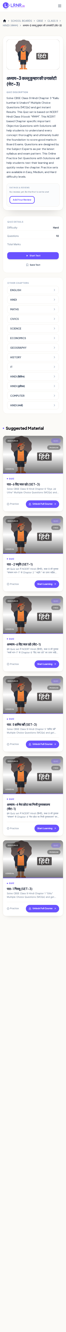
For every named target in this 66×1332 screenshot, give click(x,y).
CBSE (40, 20)
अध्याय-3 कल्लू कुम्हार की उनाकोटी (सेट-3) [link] (42, 25)
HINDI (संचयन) (10, 25)
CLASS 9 (53, 20)
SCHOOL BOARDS (21, 20)
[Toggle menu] (59, 5)
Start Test (35, 255)
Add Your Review (22, 199)
